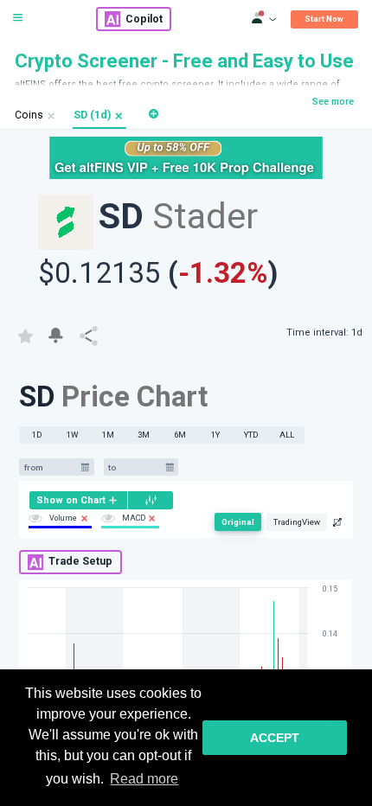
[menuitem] (78, 500)
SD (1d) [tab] (92, 115)
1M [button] (108, 434)
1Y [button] (215, 434)
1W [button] (73, 434)
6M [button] (180, 434)
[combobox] (50, 467)
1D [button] (37, 434)
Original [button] (237, 522)
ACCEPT (274, 738)
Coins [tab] (29, 115)
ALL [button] (286, 434)
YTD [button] (251, 434)
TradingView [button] (296, 522)
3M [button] (144, 434)
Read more (144, 778)
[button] (119, 116)
